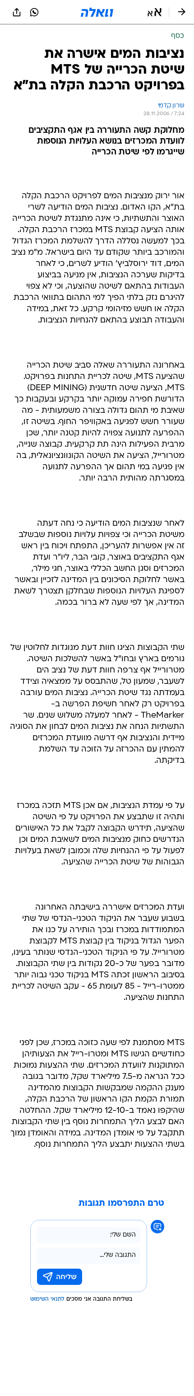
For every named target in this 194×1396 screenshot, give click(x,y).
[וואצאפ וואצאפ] (34, 12)
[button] (155, 12)
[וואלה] (97, 12)
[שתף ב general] (17, 12)
